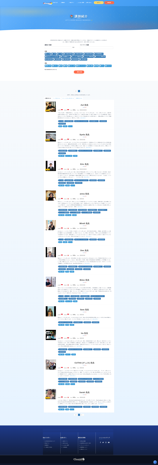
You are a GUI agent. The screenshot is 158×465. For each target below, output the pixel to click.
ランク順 (56, 98)
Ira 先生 (84, 333)
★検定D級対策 (58, 59)
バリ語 (54, 53)
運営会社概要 (83, 441)
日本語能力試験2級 (78, 53)
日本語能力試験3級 (88, 53)
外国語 (97, 65)
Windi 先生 (84, 223)
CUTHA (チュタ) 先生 (84, 363)
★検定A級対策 (84, 59)
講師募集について (83, 447)
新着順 (79, 98)
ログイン (98, 2)
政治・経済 (91, 65)
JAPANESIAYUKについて (50, 441)
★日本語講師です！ (65, 56)
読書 (66, 65)
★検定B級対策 (75, 59)
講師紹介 (63, 2)
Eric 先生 (84, 164)
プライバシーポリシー (84, 445)
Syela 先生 (85, 134)
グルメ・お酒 (72, 65)
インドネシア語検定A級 (100, 56)
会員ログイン (65, 441)
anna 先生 (84, 194)
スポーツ (55, 65)
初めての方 (55, 2)
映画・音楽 (49, 65)
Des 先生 (84, 250)
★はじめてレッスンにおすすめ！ (53, 56)
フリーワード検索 (84, 45)
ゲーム (102, 65)
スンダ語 (60, 53)
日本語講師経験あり (99, 53)
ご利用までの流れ (48, 447)
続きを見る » (83, 117)
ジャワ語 (48, 53)
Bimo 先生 (84, 280)
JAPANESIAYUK (47, 3)
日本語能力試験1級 (68, 53)
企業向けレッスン (83, 449)
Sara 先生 (84, 309)
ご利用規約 (65, 447)
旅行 (61, 65)
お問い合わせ (88, 2)
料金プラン (72, 2)
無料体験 (109, 2)
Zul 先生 (84, 105)
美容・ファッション (81, 65)
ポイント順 (68, 98)
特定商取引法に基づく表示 (85, 443)
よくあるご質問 (81, 2)
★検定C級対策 (66, 59)
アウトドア (109, 65)
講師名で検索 (48, 45)
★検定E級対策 (49, 59)
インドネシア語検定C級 (77, 56)
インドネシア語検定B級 (88, 56)
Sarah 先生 (84, 392)
